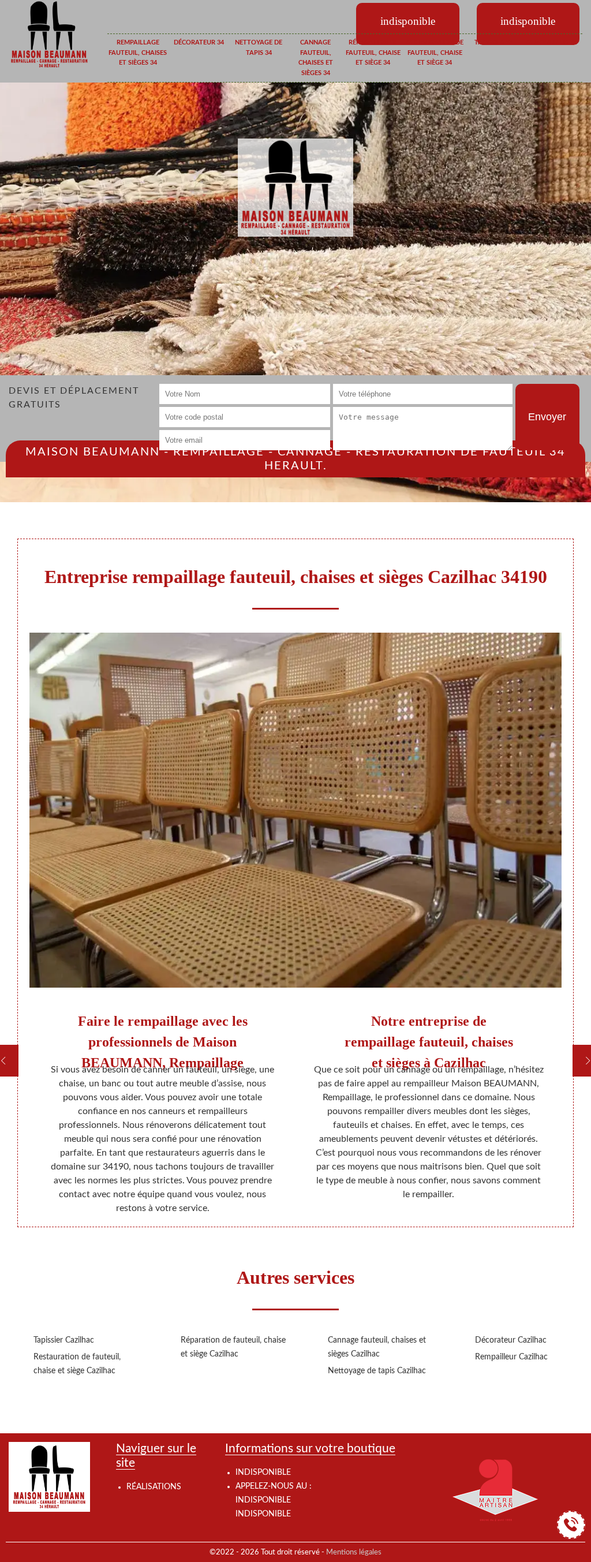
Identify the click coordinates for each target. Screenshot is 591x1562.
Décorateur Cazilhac (511, 1340)
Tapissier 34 (493, 42)
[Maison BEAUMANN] (49, 34)
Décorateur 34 (199, 42)
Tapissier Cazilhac (63, 1340)
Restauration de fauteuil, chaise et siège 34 (434, 52)
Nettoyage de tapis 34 (258, 47)
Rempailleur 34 (551, 42)
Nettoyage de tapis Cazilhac (377, 1371)
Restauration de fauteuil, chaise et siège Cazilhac (77, 1364)
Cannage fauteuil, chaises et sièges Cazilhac (377, 1347)
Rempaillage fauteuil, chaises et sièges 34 (138, 52)
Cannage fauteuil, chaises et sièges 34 (315, 57)
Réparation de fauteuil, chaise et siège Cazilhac (233, 1347)
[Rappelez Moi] (571, 1525)
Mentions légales (353, 1552)
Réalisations (153, 1487)
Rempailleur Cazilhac (511, 1357)
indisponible (263, 1500)
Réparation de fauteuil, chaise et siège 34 (373, 52)
